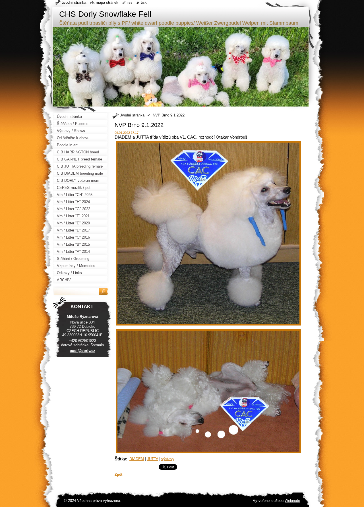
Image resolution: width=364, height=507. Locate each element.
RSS (130, 2)
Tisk (144, 2)
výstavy (167, 459)
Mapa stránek (107, 2)
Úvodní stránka (131, 115)
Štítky (120, 458)
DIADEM (136, 459)
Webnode (292, 500)
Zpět (118, 474)
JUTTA (152, 459)
